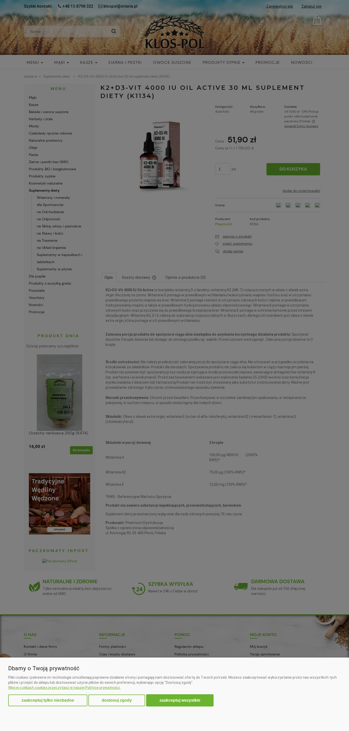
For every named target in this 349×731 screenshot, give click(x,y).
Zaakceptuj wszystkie (179, 700)
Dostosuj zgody (117, 700)
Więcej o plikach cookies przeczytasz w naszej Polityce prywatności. (64, 688)
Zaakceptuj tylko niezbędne (47, 700)
